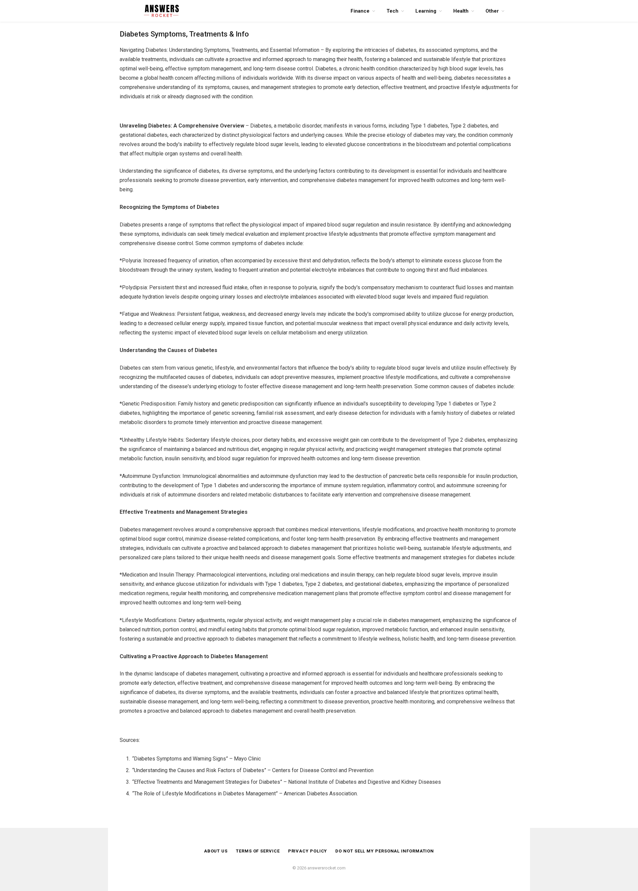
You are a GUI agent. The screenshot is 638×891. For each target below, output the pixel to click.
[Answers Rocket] (161, 11)
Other (492, 11)
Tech (392, 11)
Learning (425, 11)
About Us (216, 850)
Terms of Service (258, 850)
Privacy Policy (307, 850)
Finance (360, 11)
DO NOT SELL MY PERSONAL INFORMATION (384, 850)
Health (461, 11)
